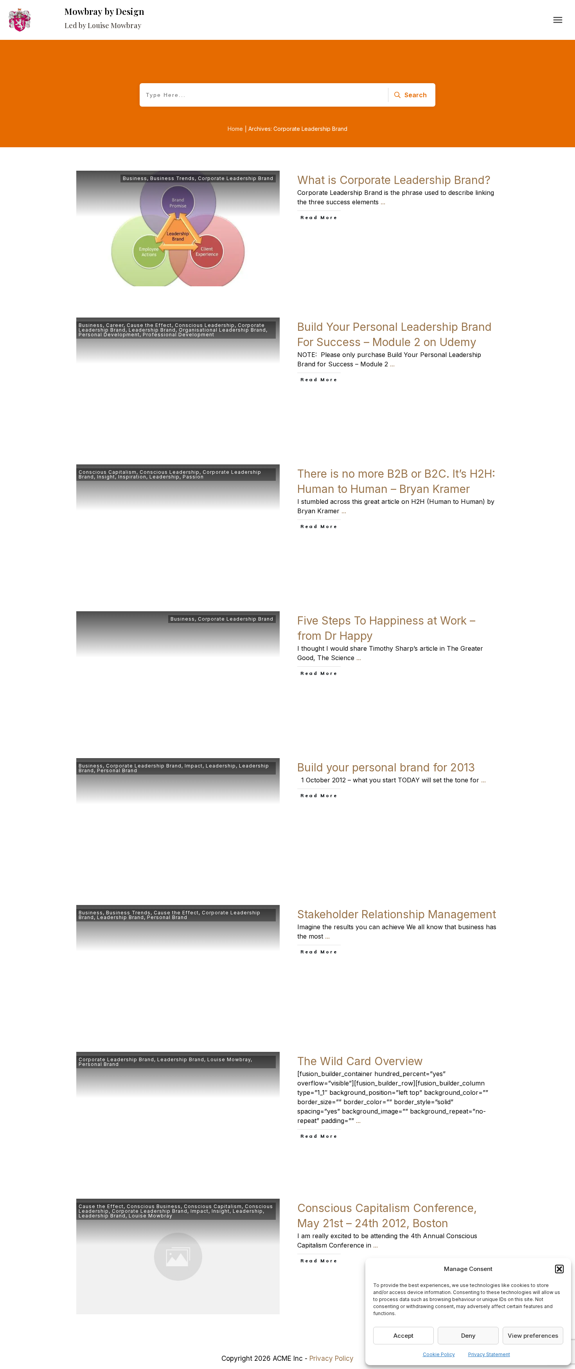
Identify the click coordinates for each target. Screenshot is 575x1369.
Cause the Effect (149, 325)
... (383, 202)
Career (115, 325)
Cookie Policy (439, 1354)
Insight (106, 477)
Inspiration (132, 477)
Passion (193, 477)
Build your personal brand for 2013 (386, 767)
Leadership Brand (152, 330)
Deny (468, 1335)
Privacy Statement (489, 1354)
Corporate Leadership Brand (235, 178)
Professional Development (178, 334)
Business (135, 178)
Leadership (164, 477)
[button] (559, 1269)
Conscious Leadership (205, 325)
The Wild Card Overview (360, 1061)
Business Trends (172, 178)
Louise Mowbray (229, 1059)
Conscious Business (154, 1206)
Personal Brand (117, 770)
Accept (403, 1335)
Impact (194, 766)
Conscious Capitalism (108, 472)
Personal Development (109, 334)
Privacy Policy (331, 1358)
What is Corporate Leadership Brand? (394, 180)
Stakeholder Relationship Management (396, 914)
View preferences (533, 1335)
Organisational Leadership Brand (222, 330)
